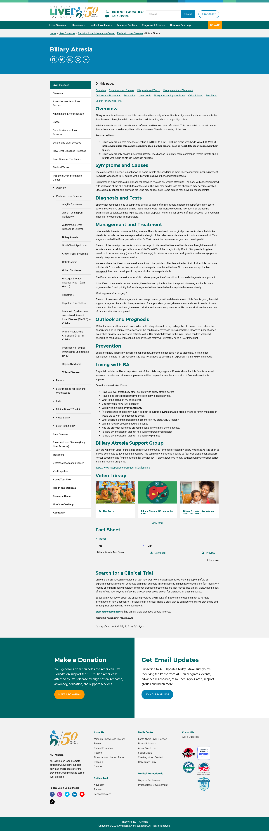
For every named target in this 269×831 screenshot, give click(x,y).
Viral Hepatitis (60, 471)
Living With (145, 95)
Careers (98, 766)
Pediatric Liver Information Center (67, 177)
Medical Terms (61, 167)
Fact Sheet (211, 95)
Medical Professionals (150, 773)
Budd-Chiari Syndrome (74, 245)
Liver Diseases (61, 85)
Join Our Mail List (157, 694)
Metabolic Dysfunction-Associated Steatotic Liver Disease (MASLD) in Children (76, 317)
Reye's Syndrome (71, 364)
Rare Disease (60, 434)
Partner (98, 789)
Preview (210, 552)
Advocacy (99, 784)
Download (160, 552)
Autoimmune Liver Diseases (68, 113)
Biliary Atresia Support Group (169, 95)
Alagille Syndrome (72, 204)
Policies (98, 762)
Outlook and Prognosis (108, 95)
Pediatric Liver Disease (69, 196)
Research (99, 743)
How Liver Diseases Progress (69, 150)
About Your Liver (62, 479)
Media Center (145, 732)
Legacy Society (102, 794)
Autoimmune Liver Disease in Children (72, 226)
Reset (102, 538)
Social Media (145, 752)
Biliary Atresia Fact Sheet (111, 552)
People (98, 752)
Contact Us (188, 732)
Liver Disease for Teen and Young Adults (70, 390)
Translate (209, 14)
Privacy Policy (128, 821)
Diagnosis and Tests (148, 90)
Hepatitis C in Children (74, 303)
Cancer (56, 122)
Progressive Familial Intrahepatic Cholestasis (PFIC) (75, 351)
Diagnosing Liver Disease (67, 142)
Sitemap (143, 821)
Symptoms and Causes (121, 90)
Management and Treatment (178, 90)
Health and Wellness (64, 487)
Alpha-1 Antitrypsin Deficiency (72, 214)
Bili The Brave (106, 511)
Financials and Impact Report (109, 757)
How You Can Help (63, 504)
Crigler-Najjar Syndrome (75, 253)
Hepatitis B (68, 294)
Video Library (63, 417)
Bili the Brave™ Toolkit (68, 409)
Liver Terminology (66, 425)
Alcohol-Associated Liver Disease (66, 103)
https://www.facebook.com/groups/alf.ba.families (123, 467)
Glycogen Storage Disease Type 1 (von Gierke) (73, 282)
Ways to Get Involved (149, 780)
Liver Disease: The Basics (67, 159)
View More (157, 523)
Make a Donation (69, 694)
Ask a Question (190, 736)
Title (99, 545)
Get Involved (101, 778)
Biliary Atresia (70, 237)
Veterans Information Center (68, 463)
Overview (58, 93)
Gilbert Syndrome (71, 270)
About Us (99, 732)
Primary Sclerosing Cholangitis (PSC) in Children (73, 335)
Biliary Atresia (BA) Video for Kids (157, 512)
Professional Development (153, 784)
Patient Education (103, 748)
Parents (60, 380)
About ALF (59, 512)
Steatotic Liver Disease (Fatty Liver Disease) (69, 444)
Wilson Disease (71, 372)
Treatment (58, 454)
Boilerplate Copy (147, 762)
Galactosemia (69, 262)
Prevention (129, 95)
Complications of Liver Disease (65, 132)
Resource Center (62, 496)
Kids (58, 401)
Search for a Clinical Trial (109, 100)
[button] (58, 25)
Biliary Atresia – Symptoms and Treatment (198, 512)
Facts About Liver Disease (152, 739)
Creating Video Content (150, 757)
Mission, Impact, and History (109, 739)
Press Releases (147, 743)
